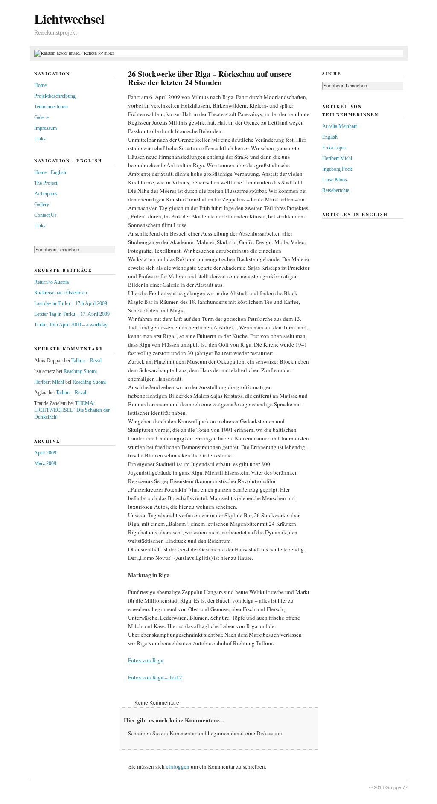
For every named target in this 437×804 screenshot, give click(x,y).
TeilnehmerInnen (51, 107)
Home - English (50, 172)
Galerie (41, 117)
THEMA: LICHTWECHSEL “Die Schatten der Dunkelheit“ (72, 410)
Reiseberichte (335, 190)
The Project (45, 183)
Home (40, 85)
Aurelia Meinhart (339, 126)
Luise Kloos (334, 180)
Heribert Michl (49, 382)
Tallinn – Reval (86, 361)
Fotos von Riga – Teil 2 (155, 677)
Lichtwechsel (69, 19)
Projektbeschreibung (55, 96)
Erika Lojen (334, 148)
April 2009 (45, 453)
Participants (46, 194)
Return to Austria (51, 282)
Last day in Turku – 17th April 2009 (70, 303)
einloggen (177, 766)
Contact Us (45, 215)
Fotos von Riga (145, 660)
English (330, 137)
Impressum (45, 128)
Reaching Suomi (80, 371)
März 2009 (45, 463)
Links (40, 139)
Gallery (41, 204)
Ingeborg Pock (337, 169)
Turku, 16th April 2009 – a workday (71, 325)
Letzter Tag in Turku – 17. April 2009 (72, 314)
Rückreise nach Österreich (60, 293)
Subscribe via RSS (394, 17)
